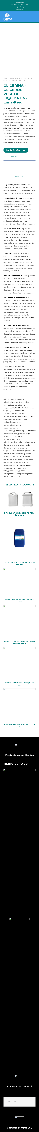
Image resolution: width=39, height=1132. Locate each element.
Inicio (5, 78)
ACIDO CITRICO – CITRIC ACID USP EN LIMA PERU (19, 642)
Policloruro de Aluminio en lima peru (19, 601)
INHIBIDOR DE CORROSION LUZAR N (19, 726)
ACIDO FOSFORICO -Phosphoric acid (19, 684)
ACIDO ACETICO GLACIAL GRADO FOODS (19, 564)
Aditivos (11, 78)
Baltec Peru (12, 1102)
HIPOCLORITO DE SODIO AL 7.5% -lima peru (19, 514)
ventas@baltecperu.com (19, 4)
